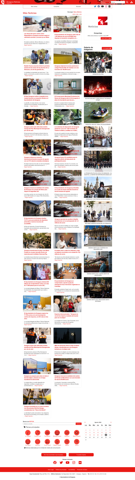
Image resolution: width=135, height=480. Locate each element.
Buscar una (28, 421)
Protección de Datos (82, 469)
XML (77, 14)
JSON (73, 14)
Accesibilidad (72, 469)
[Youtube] (102, 6)
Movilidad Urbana (57, 436)
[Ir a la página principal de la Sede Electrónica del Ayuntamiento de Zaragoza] (3, 2)
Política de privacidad (61, 469)
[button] (106, 38)
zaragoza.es (9, 3)
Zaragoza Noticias (13, 2)
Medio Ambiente (76, 436)
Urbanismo (66, 436)
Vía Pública (27, 445)
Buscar (79, 423)
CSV (80, 14)
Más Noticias (29, 13)
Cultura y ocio (37, 436)
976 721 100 (93, 474)
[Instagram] (106, 6)
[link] (85, 422)
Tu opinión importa (81, 454)
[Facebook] (99, 6)
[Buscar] (127, 2)
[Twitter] (95, 6)
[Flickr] (109, 6)
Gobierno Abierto (57, 445)
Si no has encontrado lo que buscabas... (54, 454)
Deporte (67, 445)
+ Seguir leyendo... (62, 44)
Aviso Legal (51, 469)
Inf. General (28, 436)
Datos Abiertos (78, 12)
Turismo (77, 445)
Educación (37, 445)
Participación (47, 436)
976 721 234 (103, 474)
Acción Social (47, 445)
